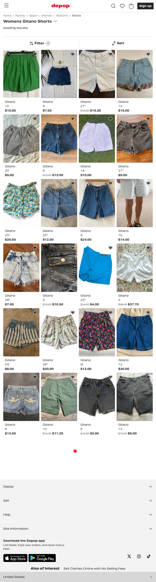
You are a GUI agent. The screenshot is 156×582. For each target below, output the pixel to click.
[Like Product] (35, 54)
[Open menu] (6, 5)
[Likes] (122, 6)
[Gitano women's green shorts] (21, 74)
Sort (120, 43)
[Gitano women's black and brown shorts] (135, 138)
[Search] (113, 6)
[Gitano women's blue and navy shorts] (59, 74)
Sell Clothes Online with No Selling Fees (95, 568)
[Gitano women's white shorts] (135, 267)
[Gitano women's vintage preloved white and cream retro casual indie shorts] (97, 138)
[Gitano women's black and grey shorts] (135, 397)
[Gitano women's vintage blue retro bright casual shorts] (97, 267)
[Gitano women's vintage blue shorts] (97, 203)
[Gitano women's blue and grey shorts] (135, 203)
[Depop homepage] (60, 6)
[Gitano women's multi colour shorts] (135, 74)
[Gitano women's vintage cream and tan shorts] (97, 74)
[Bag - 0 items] (131, 6)
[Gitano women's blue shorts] (59, 203)
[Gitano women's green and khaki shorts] (59, 397)
